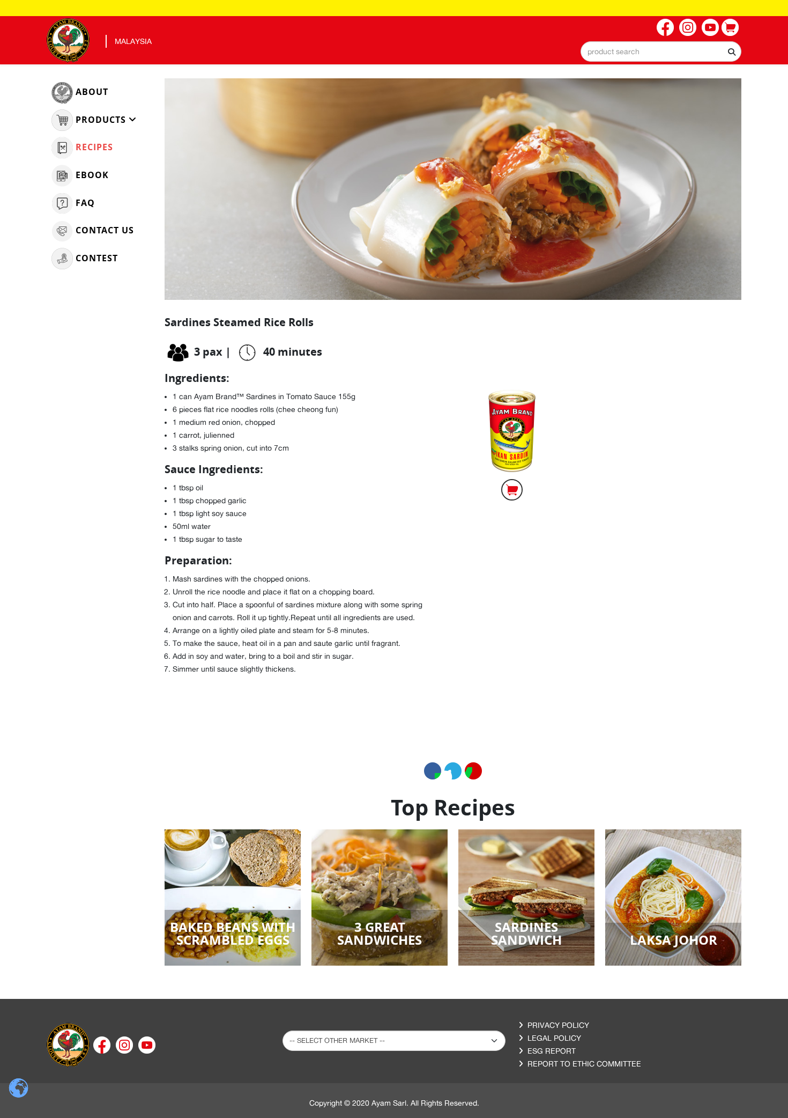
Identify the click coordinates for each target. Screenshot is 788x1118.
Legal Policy (554, 1038)
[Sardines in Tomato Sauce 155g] (512, 420)
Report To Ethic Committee (584, 1064)
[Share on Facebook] (432, 770)
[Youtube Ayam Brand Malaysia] (710, 27)
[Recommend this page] (473, 770)
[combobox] (661, 51)
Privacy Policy (558, 1025)
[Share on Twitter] (453, 770)
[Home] (68, 1044)
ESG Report (551, 1051)
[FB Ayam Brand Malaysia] (665, 27)
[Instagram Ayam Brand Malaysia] (688, 27)
